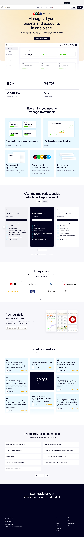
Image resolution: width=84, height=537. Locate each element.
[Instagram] (10, 521)
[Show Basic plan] (4, 227)
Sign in (73, 7)
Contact (57, 520)
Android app (59, 528)
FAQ (57, 525)
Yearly (39, 201)
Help (47, 475)
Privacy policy (71, 523)
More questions (39, 475)
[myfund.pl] (9, 7)
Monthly (45, 201)
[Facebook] (5, 521)
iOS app (57, 530)
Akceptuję (67, 3)
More (46, 7)
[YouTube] (7, 521)
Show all (42, 299)
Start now (16, 220)
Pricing (37, 7)
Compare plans (42, 250)
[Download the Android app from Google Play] (11, 328)
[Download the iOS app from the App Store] (22, 328)
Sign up (79, 7)
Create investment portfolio (42, 38)
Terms (69, 520)
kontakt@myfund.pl (9, 524)
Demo (42, 7)
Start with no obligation (42, 509)
